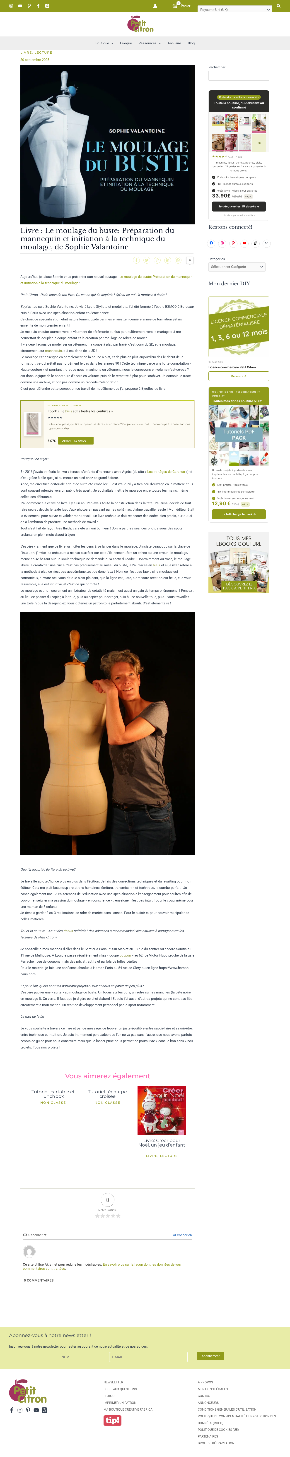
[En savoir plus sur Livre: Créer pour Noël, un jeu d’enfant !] (162, 1110)
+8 (259, 142)
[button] (279, 6)
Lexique (110, 1396)
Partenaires (208, 1436)
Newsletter (113, 1382)
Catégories (216, 259)
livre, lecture (36, 52)
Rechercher (216, 67)
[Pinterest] (29, 6)
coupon (125, 955)
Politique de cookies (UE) (218, 1429)
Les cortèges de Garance (166, 472)
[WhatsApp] (178, 260)
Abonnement (211, 1356)
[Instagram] (11, 6)
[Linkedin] (167, 260)
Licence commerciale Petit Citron (232, 367)
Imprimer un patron (120, 1402)
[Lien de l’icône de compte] (155, 6)
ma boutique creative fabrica (128, 1409)
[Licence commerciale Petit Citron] (238, 326)
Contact (205, 1396)
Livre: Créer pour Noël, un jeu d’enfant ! (161, 1145)
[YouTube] (20, 6)
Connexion (184, 1235)
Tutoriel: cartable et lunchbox (53, 1094)
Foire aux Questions (120, 1389)
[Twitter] (146, 260)
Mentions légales (213, 1389)
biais (68, 411)
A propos (205, 1382)
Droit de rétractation (216, 1443)
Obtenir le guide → (76, 440)
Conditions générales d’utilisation (227, 1409)
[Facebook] (38, 6)
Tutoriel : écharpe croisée (107, 1094)
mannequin (53, 351)
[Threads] (47, 6)
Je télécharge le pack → (239, 514)
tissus (68, 931)
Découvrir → (239, 376)
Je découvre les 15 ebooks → (239, 206)
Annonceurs (208, 1402)
